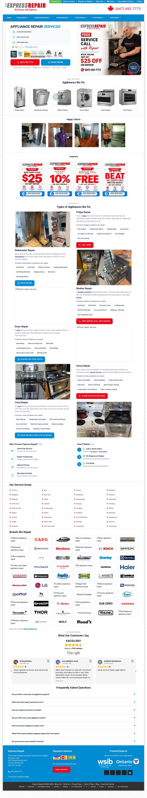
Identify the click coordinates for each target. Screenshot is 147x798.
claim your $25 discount (93, 396)
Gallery (140, 1)
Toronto (14, 490)
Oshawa (79, 504)
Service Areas (69, 1)
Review (93, 786)
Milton (46, 499)
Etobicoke (79, 495)
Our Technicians (123, 786)
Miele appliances (30, 629)
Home (9, 18)
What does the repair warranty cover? (27, 702)
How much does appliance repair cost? (28, 726)
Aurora (78, 490)
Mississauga (80, 499)
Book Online (57, 62)
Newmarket (112, 499)
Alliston (14, 513)
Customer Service (107, 784)
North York (15, 504)
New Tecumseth (49, 526)
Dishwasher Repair (41, 18)
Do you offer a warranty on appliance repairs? (30, 694)
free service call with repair (96, 321)
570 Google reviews (31, 47)
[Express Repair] (25, 7)
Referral (66, 784)
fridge (84, 216)
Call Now (86, 245)
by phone (94, 451)
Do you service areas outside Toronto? (28, 741)
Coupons (111, 786)
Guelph (14, 522)
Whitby (111, 508)
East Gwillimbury (81, 517)
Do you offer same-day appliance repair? (29, 718)
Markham (15, 499)
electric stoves (95, 372)
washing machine (84, 292)
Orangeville (80, 526)
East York (47, 495)
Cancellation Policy (125, 1)
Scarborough (48, 508)
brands (78, 297)
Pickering (112, 504)
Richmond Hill (16, 508)
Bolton (46, 513)
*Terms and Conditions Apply (18, 777)
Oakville (46, 504)
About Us (99, 1)
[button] (135, 671)
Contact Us (55, 1)
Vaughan (79, 508)
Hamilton (112, 495)
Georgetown (113, 517)
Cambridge (47, 517)
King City (112, 522)
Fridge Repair (22, 18)
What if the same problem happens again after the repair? (36, 733)
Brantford (112, 513)
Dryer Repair (80, 18)
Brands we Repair (85, 1)
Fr (86, 786)
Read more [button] (59, 681)
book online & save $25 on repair (36, 435)
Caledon (14, 517)
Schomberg (112, 526)
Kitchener (15, 526)
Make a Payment (61, 769)
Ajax (45, 490)
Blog (97, 784)
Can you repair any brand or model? (26, 710)
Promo (101, 786)
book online (26, 283)
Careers (56, 786)
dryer (18, 330)
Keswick (79, 522)
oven (19, 406)
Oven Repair (114, 18)
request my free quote (31, 359)
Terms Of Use (89, 784)
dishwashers (19, 257)
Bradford (79, 513)
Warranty (110, 1)
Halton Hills (48, 522)
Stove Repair (97, 18)
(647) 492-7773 (128, 9)
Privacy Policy (77, 784)
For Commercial (76, 786)
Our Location (16, 765)
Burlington (15, 495)
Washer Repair (62, 18)
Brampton (112, 490)
